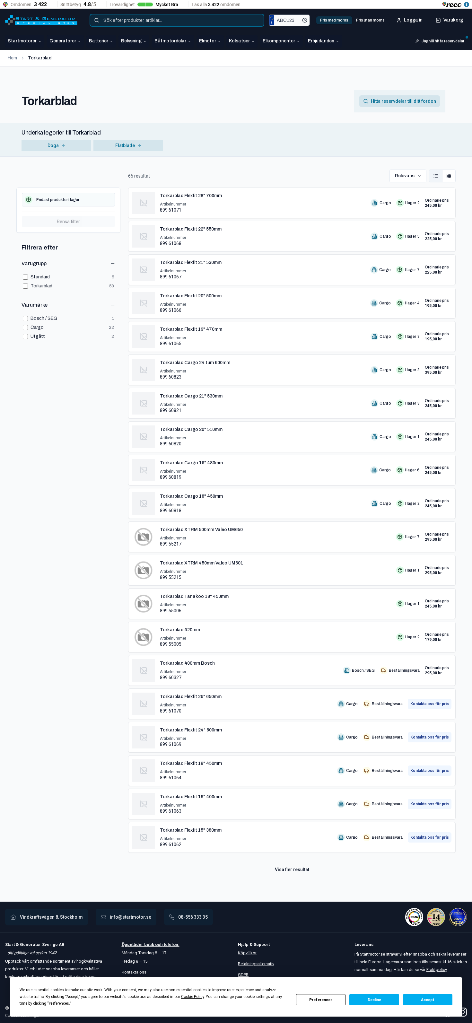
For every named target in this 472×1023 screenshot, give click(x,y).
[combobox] (177, 20)
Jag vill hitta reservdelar (443, 41)
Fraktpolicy (436, 969)
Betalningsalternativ (256, 963)
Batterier (98, 41)
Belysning (131, 41)
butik (149, 944)
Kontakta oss (134, 972)
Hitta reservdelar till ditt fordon (403, 101)
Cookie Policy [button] (192, 996)
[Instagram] (462, 1012)
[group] (442, 176)
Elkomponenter (279, 41)
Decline (374, 1000)
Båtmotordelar (170, 41)
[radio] (435, 176)
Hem (12, 58)
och (158, 944)
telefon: (171, 944)
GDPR (243, 974)
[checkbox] (68, 199)
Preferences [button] (59, 1003)
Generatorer (62, 41)
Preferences (321, 1000)
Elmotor (207, 41)
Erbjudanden (321, 41)
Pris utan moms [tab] (370, 20)
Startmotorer (22, 41)
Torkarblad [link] (39, 58)
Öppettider (133, 944)
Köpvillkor (247, 952)
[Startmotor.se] (41, 20)
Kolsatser (239, 41)
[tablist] (352, 20)
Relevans (405, 175)
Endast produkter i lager (57, 199)
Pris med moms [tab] (334, 20)
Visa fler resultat (292, 869)
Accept (427, 1000)
